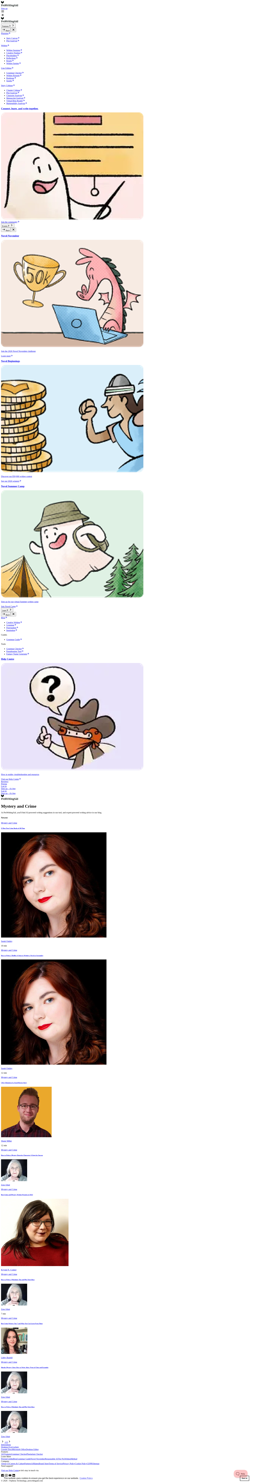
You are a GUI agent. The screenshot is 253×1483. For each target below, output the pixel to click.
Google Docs (6, 1449)
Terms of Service (56, 1463)
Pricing (4, 784)
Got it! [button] (244, 1478)
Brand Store (44, 1463)
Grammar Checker (19, 1454)
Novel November (38, 1459)
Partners (27, 1463)
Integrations (6, 1445)
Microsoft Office (19, 1449)
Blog (15, 1459)
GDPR (90, 1463)
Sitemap (96, 1463)
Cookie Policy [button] (86, 1478)
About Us (5, 1463)
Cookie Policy (81, 1463)
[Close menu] (13, 30)
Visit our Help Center (10, 1470)
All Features (6, 1454)
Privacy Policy (69, 1463)
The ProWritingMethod (67, 1459)
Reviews (4, 781)
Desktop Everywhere (10, 1447)
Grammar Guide (24, 1459)
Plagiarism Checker (35, 1454)
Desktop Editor (32, 1449)
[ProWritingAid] (126, 4)
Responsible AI (51, 1459)
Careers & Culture (16, 1463)
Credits (10, 1459)
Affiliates (35, 1463)
